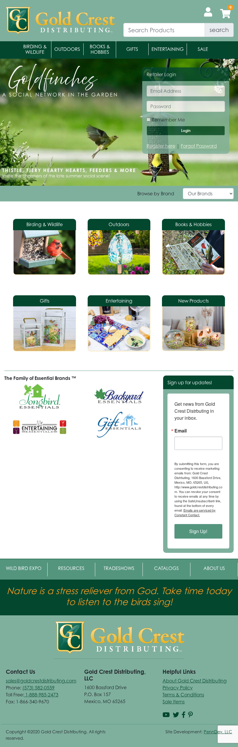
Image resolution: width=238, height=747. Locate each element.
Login (186, 130)
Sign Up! (198, 531)
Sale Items (174, 702)
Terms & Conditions (183, 695)
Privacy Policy (178, 688)
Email (180, 430)
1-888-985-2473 (41, 695)
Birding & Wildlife (35, 49)
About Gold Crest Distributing (195, 681)
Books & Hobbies (100, 49)
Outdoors (67, 49)
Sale (203, 49)
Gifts (132, 49)
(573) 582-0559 (38, 688)
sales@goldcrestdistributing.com (41, 681)
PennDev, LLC (218, 731)
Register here (161, 146)
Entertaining (168, 49)
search (219, 29)
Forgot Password (199, 146)
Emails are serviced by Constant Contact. (195, 512)
